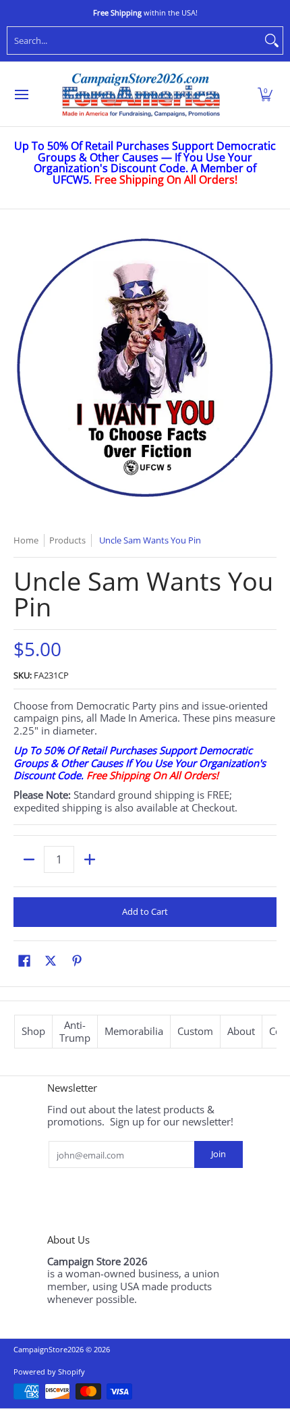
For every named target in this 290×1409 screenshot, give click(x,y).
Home (25, 540)
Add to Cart (145, 911)
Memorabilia (134, 1031)
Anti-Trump (74, 1031)
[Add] (89, 859)
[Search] (272, 40)
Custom (195, 1031)
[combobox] (134, 40)
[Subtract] (28, 859)
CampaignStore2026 (48, 1349)
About (241, 1031)
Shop (33, 1031)
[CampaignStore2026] (141, 94)
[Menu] (20, 94)
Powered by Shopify (49, 1371)
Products (67, 540)
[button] (265, 94)
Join (218, 1154)
